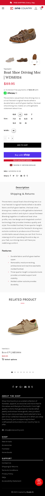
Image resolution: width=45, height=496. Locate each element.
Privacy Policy (7, 474)
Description (22, 187)
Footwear (6, 449)
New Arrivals (7, 442)
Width (6, 130)
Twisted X (7, 69)
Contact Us (6, 463)
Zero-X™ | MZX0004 (11, 352)
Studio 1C (30, 492)
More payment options (22, 160)
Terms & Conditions (10, 470)
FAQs (4, 477)
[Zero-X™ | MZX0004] (22, 326)
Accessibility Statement (11, 481)
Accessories (7, 445)
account (36, 8)
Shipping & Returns (22, 193)
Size (5, 119)
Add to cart (22, 145)
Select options (11, 359)
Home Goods (7, 452)
